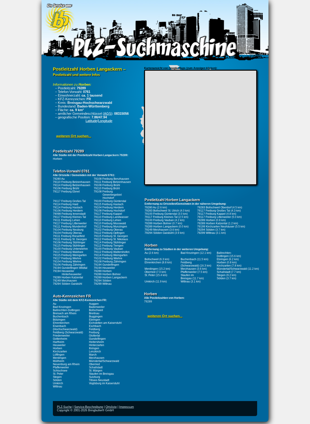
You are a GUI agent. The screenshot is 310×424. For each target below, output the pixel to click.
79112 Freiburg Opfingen (109, 232)
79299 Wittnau (103, 283)
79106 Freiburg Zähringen (69, 264)
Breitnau (94, 313)
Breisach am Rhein (64, 313)
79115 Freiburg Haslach (108, 204)
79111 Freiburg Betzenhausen (112, 182)
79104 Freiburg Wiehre (67, 261)
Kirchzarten (60, 351)
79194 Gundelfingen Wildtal (70, 267)
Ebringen (94, 319)
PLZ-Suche (64, 407)
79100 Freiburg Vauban (108, 248)
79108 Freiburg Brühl (107, 185)
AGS (107, 113)
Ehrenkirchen (61, 322)
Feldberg (94, 329)
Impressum (126, 407)
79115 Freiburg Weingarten (70, 255)
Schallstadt (96, 367)
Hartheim (58, 342)
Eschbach (95, 326)
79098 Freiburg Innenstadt (69, 213)
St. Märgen (95, 370)
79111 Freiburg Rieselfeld (69, 236)
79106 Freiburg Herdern (68, 210)
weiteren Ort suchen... (73, 136)
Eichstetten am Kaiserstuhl (105, 322)
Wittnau (57, 386)
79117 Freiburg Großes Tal (69, 201)
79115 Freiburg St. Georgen (111, 236)
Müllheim (58, 361)
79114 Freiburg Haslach (68, 207)
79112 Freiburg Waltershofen (112, 252)
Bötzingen (59, 319)
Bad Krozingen (62, 307)
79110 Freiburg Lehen (107, 220)
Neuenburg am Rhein (66, 364)
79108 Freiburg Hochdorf (109, 210)
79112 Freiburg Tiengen (108, 245)
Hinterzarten (96, 345)
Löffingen (58, 354)
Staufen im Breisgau (101, 373)
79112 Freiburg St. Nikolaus (111, 239)
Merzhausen (96, 357)
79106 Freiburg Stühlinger (69, 242)
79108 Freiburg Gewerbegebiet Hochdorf (108, 195)
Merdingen (59, 357)
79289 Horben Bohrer (107, 274)
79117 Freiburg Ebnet (66, 191)
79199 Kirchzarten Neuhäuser (215, 226)
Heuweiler (59, 345)
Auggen (94, 303)
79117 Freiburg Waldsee (68, 252)
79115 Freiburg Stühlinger (69, 245)
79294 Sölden (102, 280)
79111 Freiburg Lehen (66, 220)
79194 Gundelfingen (106, 264)
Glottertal (94, 335)
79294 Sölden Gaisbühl (67, 283)
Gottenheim (60, 338)
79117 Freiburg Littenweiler (70, 223)
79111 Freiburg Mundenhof (69, 226)
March (93, 354)
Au (54, 303)
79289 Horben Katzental (68, 277)
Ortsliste (111, 407)
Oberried (94, 364)
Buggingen (96, 316)
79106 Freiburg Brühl (66, 188)
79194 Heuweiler (104, 267)
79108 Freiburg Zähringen (110, 261)
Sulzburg (94, 377)
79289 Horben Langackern (110, 277)
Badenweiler (97, 307)
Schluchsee (60, 370)
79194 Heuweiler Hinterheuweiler (67, 272)
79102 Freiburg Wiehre (108, 258)
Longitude (105, 121)
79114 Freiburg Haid (65, 204)
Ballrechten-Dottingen (66, 310)
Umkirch (58, 383)
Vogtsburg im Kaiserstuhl (104, 383)
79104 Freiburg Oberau (67, 232)
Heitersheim (96, 342)
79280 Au (59, 178)
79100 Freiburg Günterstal (110, 201)
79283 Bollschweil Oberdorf (214, 207)
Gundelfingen (97, 338)
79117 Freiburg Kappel (108, 213)
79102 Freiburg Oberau (108, 229)
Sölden (57, 380)
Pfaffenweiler (61, 367)
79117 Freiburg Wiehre (67, 258)
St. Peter (58, 373)
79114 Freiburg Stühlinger (110, 242)
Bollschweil (96, 310)
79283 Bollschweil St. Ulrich (162, 210)
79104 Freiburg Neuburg (68, 229)
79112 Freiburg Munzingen (110, 226)
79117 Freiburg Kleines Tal (69, 217)
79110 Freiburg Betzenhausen (71, 182)
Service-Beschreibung (88, 407)
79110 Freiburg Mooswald (110, 223)
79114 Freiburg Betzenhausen (71, 185)
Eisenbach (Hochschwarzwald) (65, 327)
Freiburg (94, 332)
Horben (57, 158)
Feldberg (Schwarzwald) (68, 332)
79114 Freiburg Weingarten (111, 255)
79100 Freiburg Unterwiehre (70, 248)
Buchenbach (61, 316)
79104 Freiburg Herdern (109, 207)
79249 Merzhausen (65, 280)
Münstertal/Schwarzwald (104, 361)
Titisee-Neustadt (99, 380)
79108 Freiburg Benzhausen (111, 178)
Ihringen (94, 348)
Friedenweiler (61, 335)
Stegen (57, 377)
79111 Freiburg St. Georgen (70, 239)
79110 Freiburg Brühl (107, 188)
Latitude (91, 121)
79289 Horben (103, 271)
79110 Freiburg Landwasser (111, 217)
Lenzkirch (95, 351)
